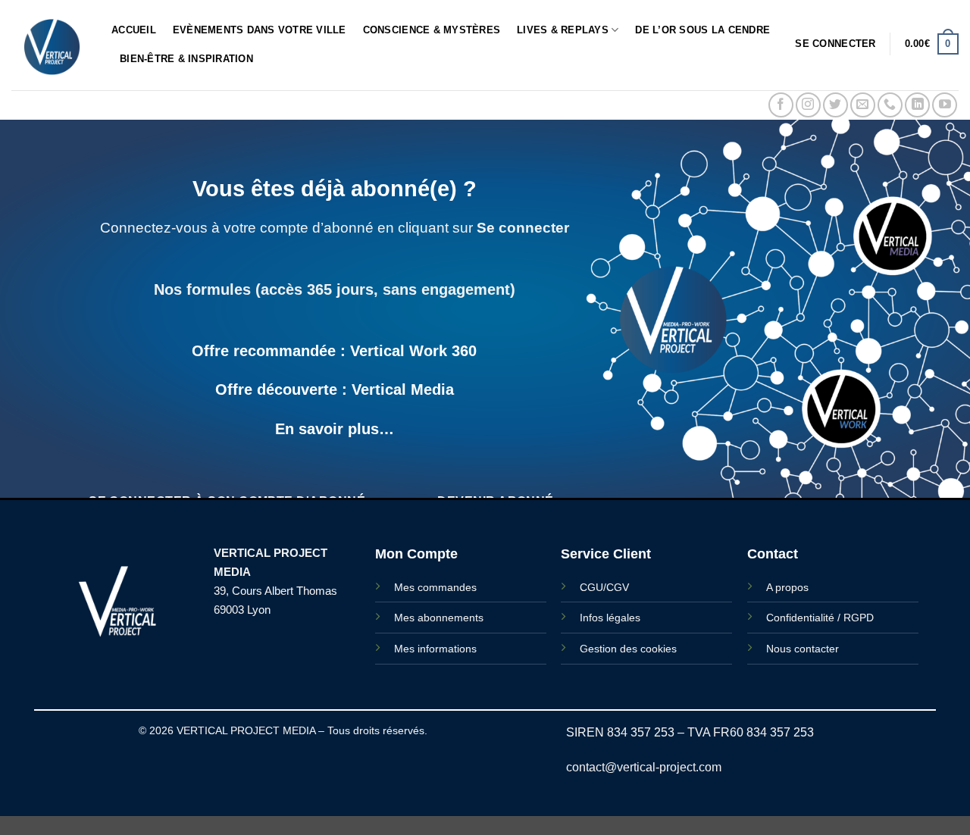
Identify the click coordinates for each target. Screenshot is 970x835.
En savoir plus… (334, 429)
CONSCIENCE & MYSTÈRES (431, 30)
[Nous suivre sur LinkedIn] (917, 104)
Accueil (133, 30)
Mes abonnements (438, 617)
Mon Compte (416, 553)
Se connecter (523, 228)
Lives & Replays (563, 30)
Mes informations (435, 649)
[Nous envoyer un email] (862, 104)
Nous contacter (802, 649)
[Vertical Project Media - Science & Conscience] (50, 45)
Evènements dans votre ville (259, 30)
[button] (835, 44)
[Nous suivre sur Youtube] (944, 104)
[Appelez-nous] (890, 104)
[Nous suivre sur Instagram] (808, 104)
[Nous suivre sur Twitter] (835, 104)
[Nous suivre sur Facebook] (780, 104)
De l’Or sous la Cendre (702, 30)
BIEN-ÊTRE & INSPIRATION (186, 58)
